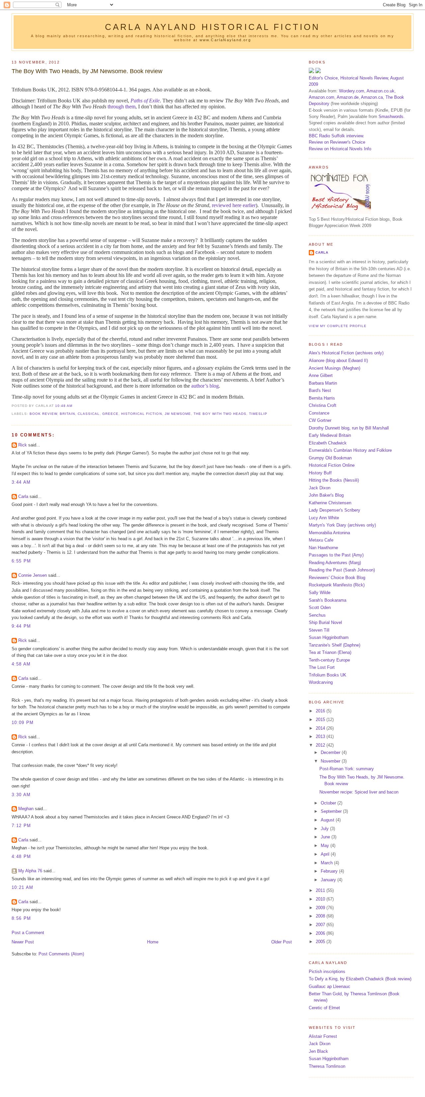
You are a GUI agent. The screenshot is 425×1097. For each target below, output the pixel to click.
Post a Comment (28, 932)
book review (43, 414)
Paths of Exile (145, 100)
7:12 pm (21, 825)
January (329, 879)
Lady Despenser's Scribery (334, 510)
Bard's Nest (320, 390)
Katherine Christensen (330, 502)
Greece (110, 414)
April (326, 854)
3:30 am (21, 794)
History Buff (320, 472)
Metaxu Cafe (321, 540)
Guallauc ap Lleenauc (329, 986)
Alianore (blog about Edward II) (338, 360)
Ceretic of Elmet (324, 1007)
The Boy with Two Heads (220, 414)
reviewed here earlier (234, 205)
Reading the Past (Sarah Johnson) (342, 569)
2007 (321, 924)
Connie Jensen (32, 575)
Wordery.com (351, 90)
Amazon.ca (372, 97)
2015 (321, 719)
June (326, 836)
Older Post (281, 941)
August (328, 819)
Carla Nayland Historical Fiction (212, 27)
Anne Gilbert (321, 375)
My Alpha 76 (30, 870)
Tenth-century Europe (329, 660)
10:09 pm (23, 722)
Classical (89, 414)
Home (152, 941)
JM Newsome (178, 414)
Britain (67, 414)
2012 (321, 745)
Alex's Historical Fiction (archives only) (346, 352)
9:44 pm (21, 626)
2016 (321, 710)
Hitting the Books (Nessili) (334, 480)
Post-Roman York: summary (346, 768)
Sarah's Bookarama (327, 600)
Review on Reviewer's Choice (337, 142)
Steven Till (319, 630)
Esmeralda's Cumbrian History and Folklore (350, 450)
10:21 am (22, 887)
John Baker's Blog (326, 495)
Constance (319, 413)
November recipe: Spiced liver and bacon (358, 792)
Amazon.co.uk (380, 90)
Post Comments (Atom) (61, 953)
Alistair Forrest (323, 1036)
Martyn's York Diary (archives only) (342, 525)
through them (121, 106)
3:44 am (21, 482)
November (331, 761)
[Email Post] (74, 406)
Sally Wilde (319, 592)
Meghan (26, 808)
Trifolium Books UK (327, 674)
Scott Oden (320, 607)
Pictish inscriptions (327, 971)
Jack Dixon (319, 487)
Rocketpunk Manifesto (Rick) (337, 584)
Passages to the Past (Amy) (336, 554)
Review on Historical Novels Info (340, 148)
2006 (321, 933)
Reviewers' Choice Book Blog (337, 577)
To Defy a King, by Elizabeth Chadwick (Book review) (360, 978)
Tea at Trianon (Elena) (330, 652)
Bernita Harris (322, 398)
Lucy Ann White (324, 517)
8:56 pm (21, 918)
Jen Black (318, 1051)
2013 (321, 736)
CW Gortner (320, 420)
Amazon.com (321, 97)
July (325, 828)
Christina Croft (322, 405)
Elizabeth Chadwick (328, 442)
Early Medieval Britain (330, 435)
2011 (321, 890)
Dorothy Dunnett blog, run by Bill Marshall (349, 428)
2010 (321, 899)
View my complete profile (338, 326)
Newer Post (23, 941)
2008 (321, 916)
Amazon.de (348, 97)
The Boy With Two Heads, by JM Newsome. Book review (87, 71)
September (332, 811)
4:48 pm (21, 856)
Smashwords (391, 116)
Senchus (317, 615)
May (325, 845)
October (329, 802)
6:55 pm (21, 560)
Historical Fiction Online (332, 465)
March (327, 862)
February (330, 871)
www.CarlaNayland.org (225, 40)
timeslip (258, 414)
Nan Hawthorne (323, 547)
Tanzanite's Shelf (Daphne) (334, 645)
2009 (321, 907)
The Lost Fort (322, 667)
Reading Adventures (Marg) (335, 562)
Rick (22, 444)
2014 (321, 728)
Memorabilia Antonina (329, 532)
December (331, 752)
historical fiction (141, 414)
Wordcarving (321, 682)
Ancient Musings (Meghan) (334, 368)
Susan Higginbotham (329, 637)
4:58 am (21, 664)
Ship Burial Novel (325, 622)
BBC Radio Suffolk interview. (336, 135)
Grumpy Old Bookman (330, 457)
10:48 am (63, 406)
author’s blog (205, 386)
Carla (23, 496)
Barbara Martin (323, 383)
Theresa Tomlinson (327, 1066)
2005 (321, 941)
